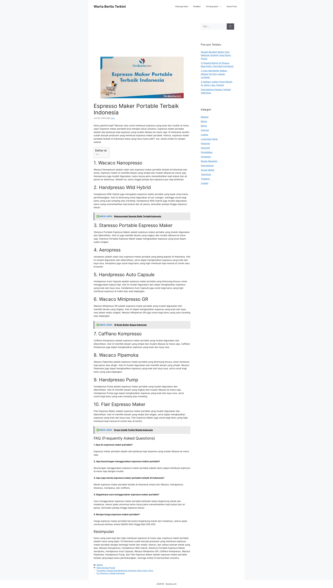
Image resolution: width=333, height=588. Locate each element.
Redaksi (197, 6)
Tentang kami (212, 6)
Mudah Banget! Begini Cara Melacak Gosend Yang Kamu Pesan (216, 55)
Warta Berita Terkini (110, 6)
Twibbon (205, 179)
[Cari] (230, 26)
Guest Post (232, 6)
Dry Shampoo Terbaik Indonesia (111, 573)
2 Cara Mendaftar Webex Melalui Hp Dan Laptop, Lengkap (214, 74)
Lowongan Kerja (209, 139)
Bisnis (204, 126)
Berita (204, 121)
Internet (205, 130)
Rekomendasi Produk (106, 568)
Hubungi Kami (181, 6)
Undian (204, 183)
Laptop (204, 134)
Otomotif (205, 148)
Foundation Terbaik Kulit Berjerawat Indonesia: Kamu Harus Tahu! (125, 570)
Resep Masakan (209, 161)
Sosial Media (207, 170)
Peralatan (206, 156)
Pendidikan (207, 152)
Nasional (205, 143)
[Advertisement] (142, 37)
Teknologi (206, 174)
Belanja (100, 565)
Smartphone (207, 165)
